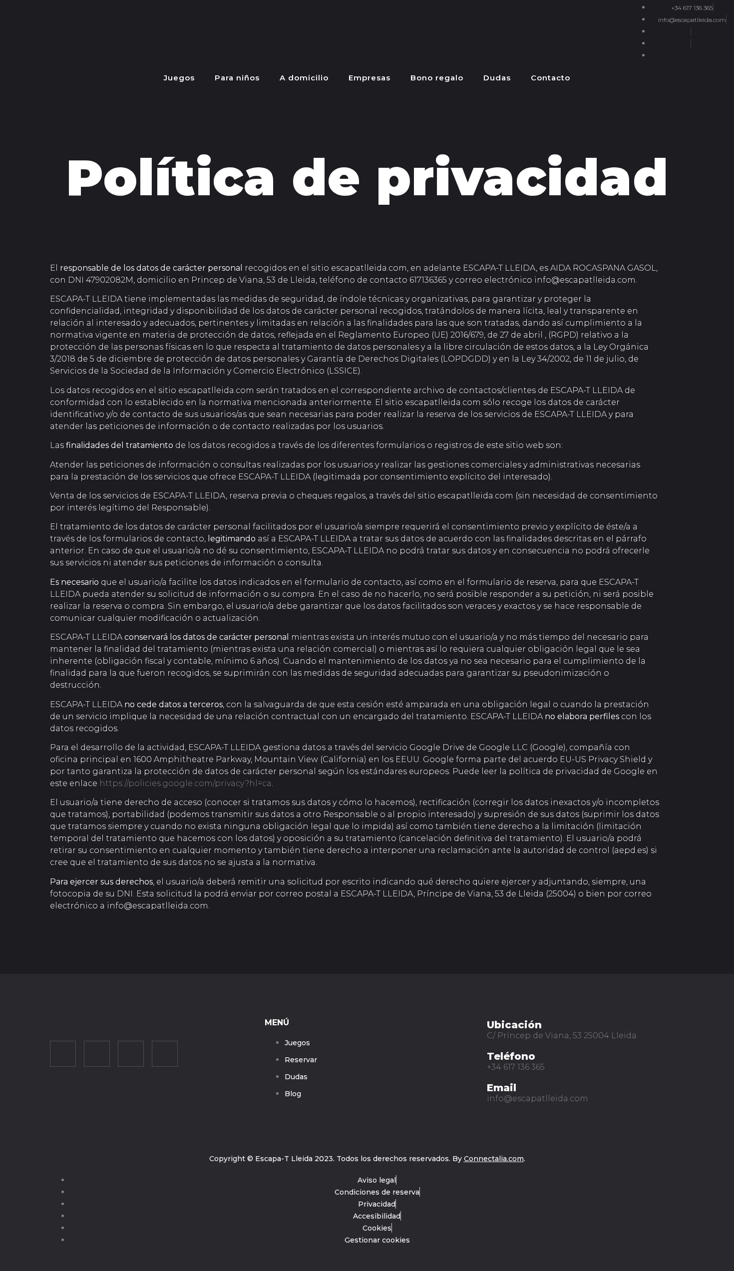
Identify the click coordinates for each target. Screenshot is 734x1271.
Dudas (497, 77)
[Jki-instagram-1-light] (63, 1054)
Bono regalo (436, 77)
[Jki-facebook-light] (97, 1054)
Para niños (237, 77)
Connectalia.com (494, 1158)
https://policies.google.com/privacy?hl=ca (185, 783)
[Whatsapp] (165, 1054)
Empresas (369, 77)
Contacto (550, 77)
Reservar (670, 78)
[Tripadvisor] (131, 1054)
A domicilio (304, 77)
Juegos (179, 77)
